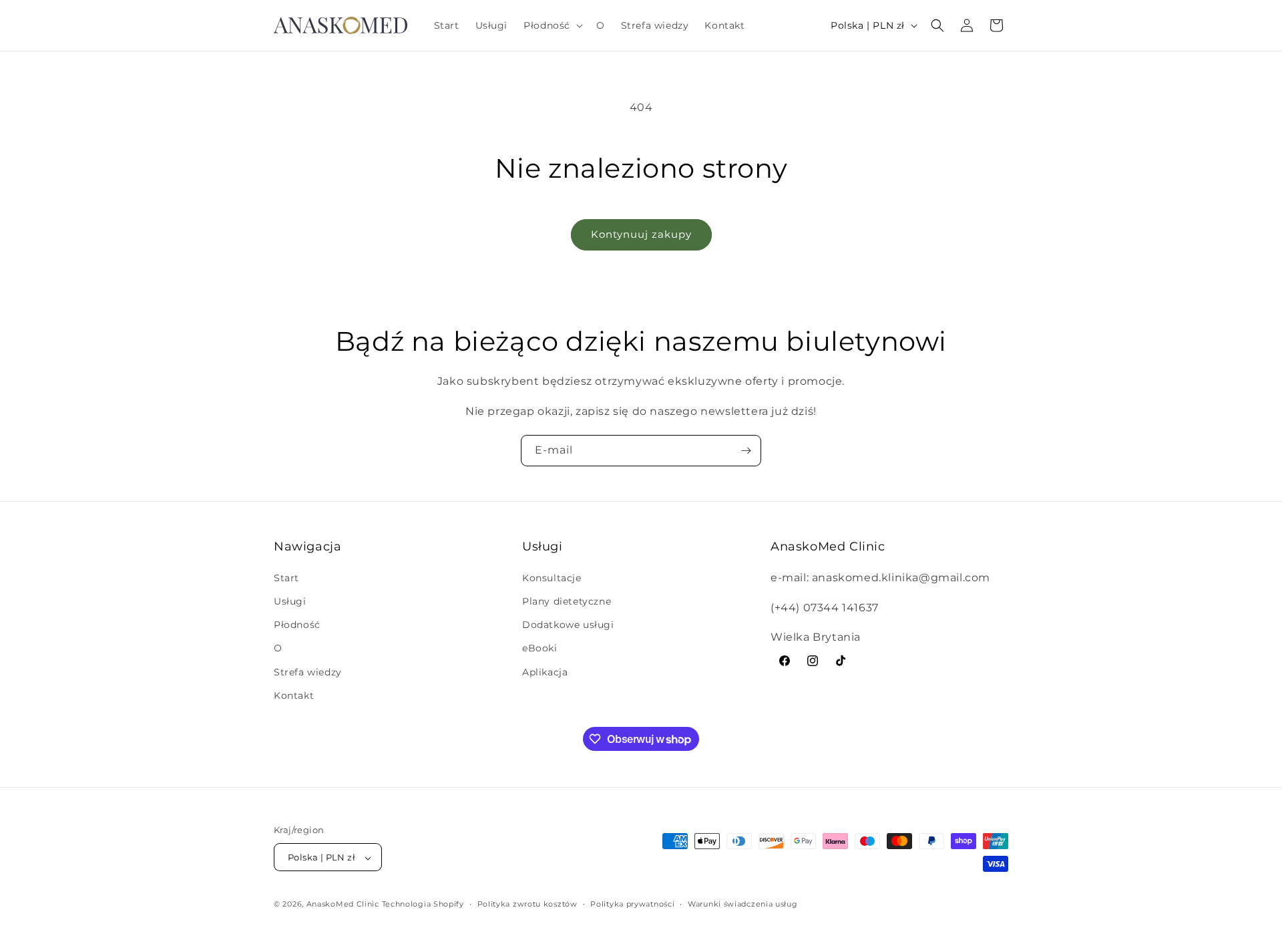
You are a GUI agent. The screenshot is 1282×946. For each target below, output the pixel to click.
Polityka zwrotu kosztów (527, 904)
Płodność (297, 624)
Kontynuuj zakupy (641, 234)
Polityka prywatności (632, 904)
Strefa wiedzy (308, 671)
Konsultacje (552, 577)
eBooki (540, 648)
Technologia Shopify (423, 904)
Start (286, 577)
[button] (551, 25)
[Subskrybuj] (746, 450)
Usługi (290, 601)
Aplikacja (545, 671)
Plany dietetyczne (566, 601)
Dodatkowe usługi (568, 624)
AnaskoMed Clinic (342, 904)
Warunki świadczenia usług (743, 904)
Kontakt (294, 695)
